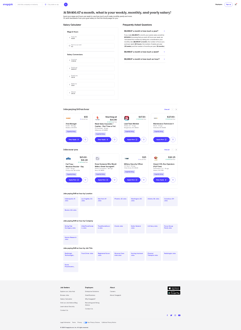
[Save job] (85, 139)
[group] (71, 131)
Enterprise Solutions (92, 291)
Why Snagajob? (90, 299)
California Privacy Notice (109, 322)
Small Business (90, 295)
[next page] (176, 109)
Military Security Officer (133, 164)
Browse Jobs (64, 295)
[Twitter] (171, 315)
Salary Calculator (66, 299)
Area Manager (71, 124)
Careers (112, 291)
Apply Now (132, 139)
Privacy (79, 322)
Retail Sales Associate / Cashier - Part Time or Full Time (105, 126)
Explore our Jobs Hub (67, 291)
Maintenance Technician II (163, 124)
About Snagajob (115, 295)
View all (166, 109)
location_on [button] (46, 4)
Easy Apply (74, 139)
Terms (74, 322)
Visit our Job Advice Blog (68, 303)
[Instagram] (175, 315)
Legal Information (65, 322)
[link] (76, 128)
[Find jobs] (66, 4)
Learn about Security (67, 306)
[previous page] (172, 109)
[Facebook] (167, 315)
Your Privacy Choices (93, 322)
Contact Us (64, 310)
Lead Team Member (131, 124)
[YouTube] (179, 315)
